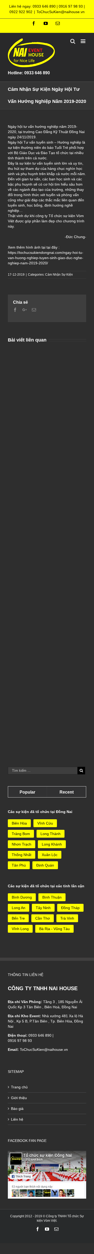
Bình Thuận (52, 897)
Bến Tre (18, 918)
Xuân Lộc (49, 855)
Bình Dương (22, 897)
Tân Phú (19, 865)
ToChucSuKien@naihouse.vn (61, 12)
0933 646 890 (44, 6)
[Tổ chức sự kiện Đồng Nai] (47, 1153)
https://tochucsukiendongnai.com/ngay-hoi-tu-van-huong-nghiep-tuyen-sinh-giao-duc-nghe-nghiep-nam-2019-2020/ (45, 257)
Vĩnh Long (20, 929)
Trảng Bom (21, 834)
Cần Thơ (42, 918)
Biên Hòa (19, 823)
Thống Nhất (21, 855)
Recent (67, 792)
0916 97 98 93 (71, 6)
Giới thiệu (19, 1098)
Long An (18, 908)
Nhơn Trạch (21, 844)
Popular (27, 792)
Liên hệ (17, 1119)
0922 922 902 (20, 12)
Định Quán (45, 865)
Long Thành (50, 834)
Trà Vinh (67, 918)
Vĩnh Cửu (45, 823)
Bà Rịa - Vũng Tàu (54, 929)
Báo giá (17, 1108)
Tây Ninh (43, 908)
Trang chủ (19, 1087)
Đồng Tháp (70, 908)
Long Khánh (52, 844)
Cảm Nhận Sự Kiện (59, 274)
